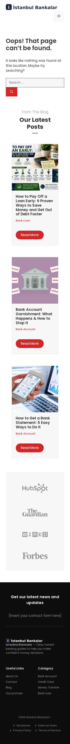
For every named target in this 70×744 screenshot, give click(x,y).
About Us (12, 676)
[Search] (11, 92)
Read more (30, 235)
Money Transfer (48, 687)
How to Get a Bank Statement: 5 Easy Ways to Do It (33, 423)
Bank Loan (23, 220)
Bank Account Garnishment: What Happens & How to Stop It (34, 316)
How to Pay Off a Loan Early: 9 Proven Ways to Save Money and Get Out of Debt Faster (34, 205)
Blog (8, 687)
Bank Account (26, 329)
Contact (11, 682)
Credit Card (46, 682)
